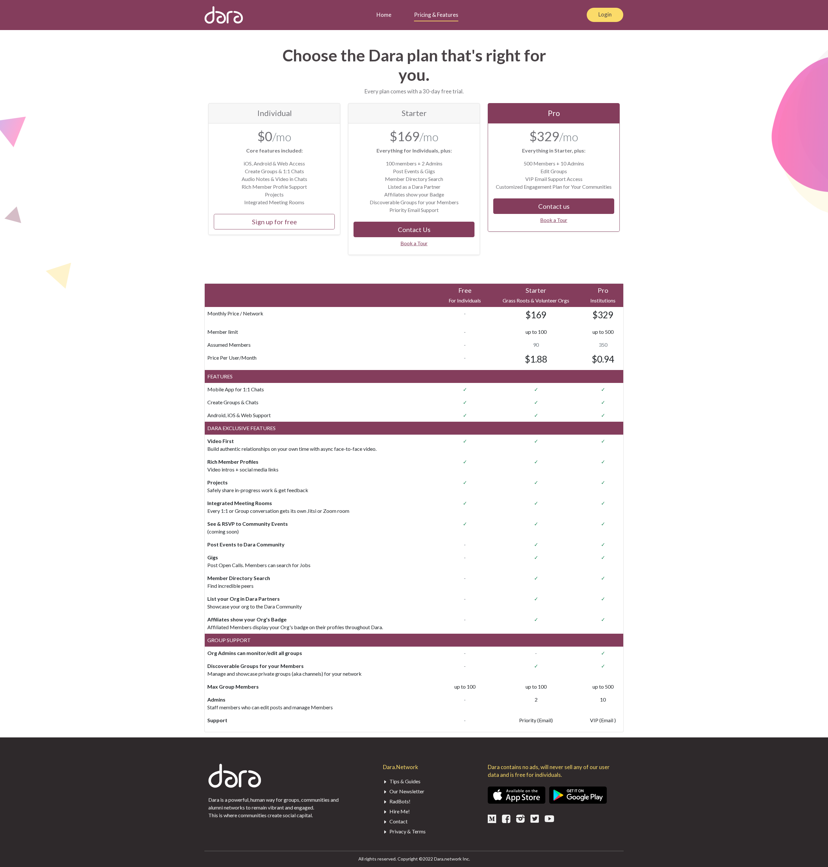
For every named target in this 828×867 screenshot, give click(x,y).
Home (383, 14)
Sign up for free (274, 222)
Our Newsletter (406, 791)
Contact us (554, 206)
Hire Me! (399, 811)
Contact (398, 821)
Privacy (397, 831)
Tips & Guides (404, 781)
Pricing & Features (436, 14)
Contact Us (414, 229)
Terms (419, 831)
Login (605, 14)
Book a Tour (414, 243)
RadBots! (399, 801)
